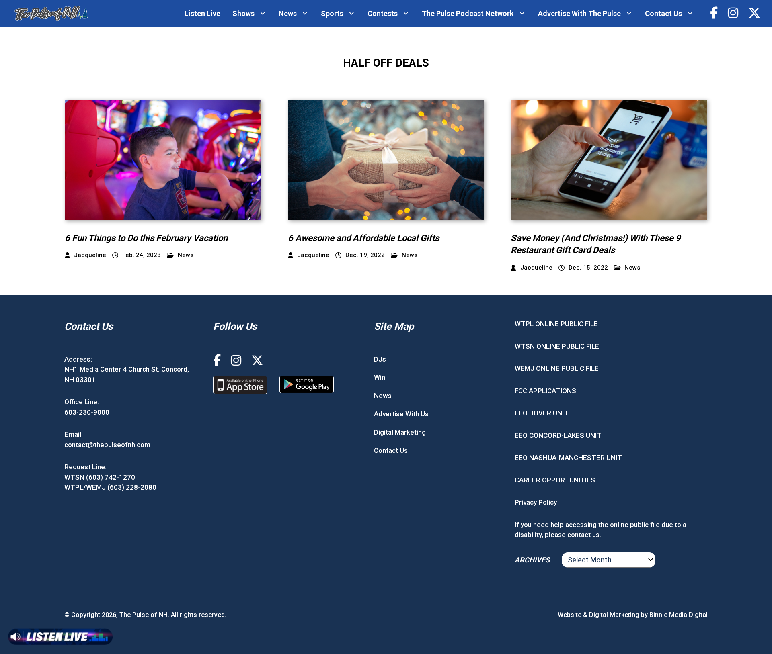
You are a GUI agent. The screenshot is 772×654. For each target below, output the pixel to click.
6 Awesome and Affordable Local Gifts (363, 238)
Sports (332, 13)
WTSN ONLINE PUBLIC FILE (557, 346)
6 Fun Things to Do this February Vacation (146, 238)
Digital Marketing (400, 432)
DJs (380, 359)
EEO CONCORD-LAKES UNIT (558, 435)
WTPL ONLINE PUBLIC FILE (556, 324)
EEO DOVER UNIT (542, 413)
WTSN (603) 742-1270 (99, 477)
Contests (383, 13)
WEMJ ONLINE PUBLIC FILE (557, 368)
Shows (243, 13)
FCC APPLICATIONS (545, 391)
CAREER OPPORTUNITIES (555, 480)
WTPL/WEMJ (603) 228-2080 (110, 487)
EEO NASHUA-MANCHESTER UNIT (568, 458)
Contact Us (663, 13)
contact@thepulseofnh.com (107, 445)
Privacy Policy (536, 502)
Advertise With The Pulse (579, 13)
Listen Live (202, 13)
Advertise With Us (401, 414)
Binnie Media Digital (678, 615)
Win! (380, 377)
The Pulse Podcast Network (468, 13)
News (288, 13)
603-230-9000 (86, 412)
